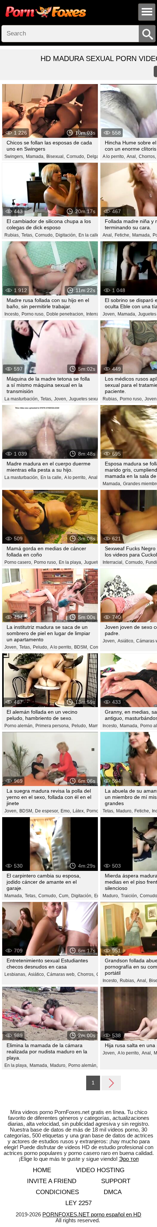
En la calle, (89, 235)
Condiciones (57, 1192)
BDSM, (81, 647)
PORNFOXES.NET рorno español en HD (91, 1214)
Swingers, (14, 156)
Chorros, (147, 156)
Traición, (129, 895)
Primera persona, (52, 725)
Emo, (66, 810)
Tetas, (27, 235)
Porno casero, (18, 562)
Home (42, 1170)
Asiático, (126, 640)
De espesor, (47, 810)
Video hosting (100, 1170)
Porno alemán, (19, 725)
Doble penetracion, (65, 314)
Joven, (109, 314)
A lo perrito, (114, 156)
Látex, (79, 810)
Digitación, (66, 235)
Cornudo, (75, 156)
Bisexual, (55, 156)
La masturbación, (21, 398)
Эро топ (129, 1159)
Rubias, (12, 235)
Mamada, (35, 156)
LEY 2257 (78, 1203)
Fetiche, (122, 235)
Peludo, (40, 647)
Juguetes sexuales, (88, 398)
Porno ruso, (33, 314)
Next (111, 1083)
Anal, (132, 156)
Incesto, (12, 314)
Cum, (64, 895)
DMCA (113, 1192)
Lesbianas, (15, 974)
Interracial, (96, 314)
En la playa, (70, 562)
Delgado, (96, 156)
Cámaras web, (61, 974)
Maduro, (124, 810)
